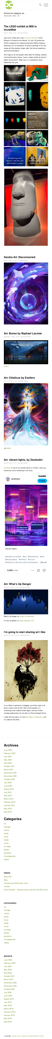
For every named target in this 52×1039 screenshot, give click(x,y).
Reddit (8, 448)
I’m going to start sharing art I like (24, 632)
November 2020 (10, 776)
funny (6, 836)
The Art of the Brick (31, 38)
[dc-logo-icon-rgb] (21, 5)
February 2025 (9, 753)
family (6, 833)
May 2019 (8, 795)
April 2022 (8, 763)
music (6, 843)
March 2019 (8, 798)
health (6, 840)
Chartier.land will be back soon (16, 883)
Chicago (7, 827)
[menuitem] (39, 5)
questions (7, 853)
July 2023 (7, 756)
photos (6, 849)
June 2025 (8, 750)
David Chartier (23, 33)
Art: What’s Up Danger (17, 584)
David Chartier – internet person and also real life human (26, 889)
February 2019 (9, 802)
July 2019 (7, 792)
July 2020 (7, 782)
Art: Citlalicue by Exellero (19, 377)
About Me (7, 876)
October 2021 (9, 766)
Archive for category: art (14, 13)
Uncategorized (9, 856)
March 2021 (8, 769)
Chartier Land (16, 1036)
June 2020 (8, 785)
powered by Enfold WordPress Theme (32, 1036)
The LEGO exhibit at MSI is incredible (20, 27)
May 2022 (8, 759)
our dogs (7, 846)
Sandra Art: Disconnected (19, 257)
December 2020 (10, 772)
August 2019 (9, 789)
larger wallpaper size (27, 620)
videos (6, 859)
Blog (5, 880)
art (15, 33)
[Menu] (44, 5)
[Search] (39, 5)
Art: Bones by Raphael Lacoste (23, 333)
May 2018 (8, 808)
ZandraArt (7, 468)
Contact (7, 886)
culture (6, 830)
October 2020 (9, 779)
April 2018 (8, 811)
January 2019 (9, 805)
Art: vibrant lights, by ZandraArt (23, 459)
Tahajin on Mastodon (27, 616)
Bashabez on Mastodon (34, 717)
